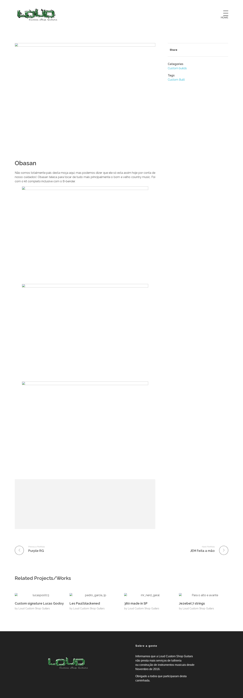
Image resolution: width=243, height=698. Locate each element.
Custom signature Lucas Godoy (39, 603)
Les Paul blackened (85, 603)
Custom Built (176, 79)
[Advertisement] (86, 505)
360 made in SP (135, 603)
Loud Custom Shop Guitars (34, 608)
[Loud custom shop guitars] (37, 15)
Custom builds (177, 68)
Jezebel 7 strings (192, 603)
